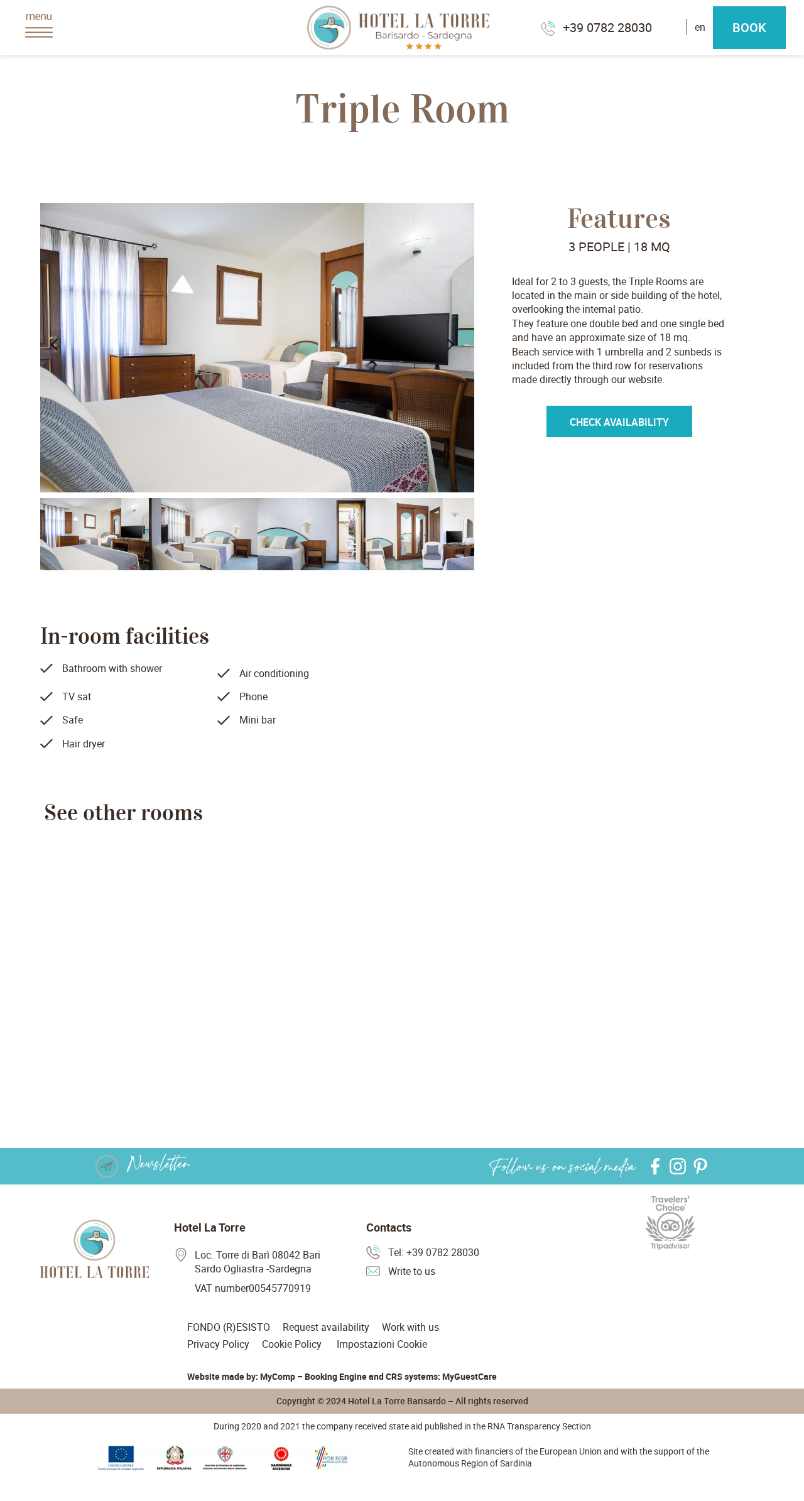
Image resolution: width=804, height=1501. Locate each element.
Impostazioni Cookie (382, 1344)
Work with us (410, 1327)
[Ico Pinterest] (700, 1166)
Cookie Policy (292, 1344)
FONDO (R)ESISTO (228, 1327)
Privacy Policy (218, 1344)
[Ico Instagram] (678, 1166)
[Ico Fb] (655, 1166)
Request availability (326, 1327)
